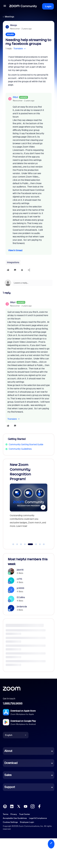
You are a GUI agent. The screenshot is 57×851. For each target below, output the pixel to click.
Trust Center (24, 814)
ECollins (21, 597)
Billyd (15, 97)
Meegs (13, 25)
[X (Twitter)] (19, 806)
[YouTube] (25, 806)
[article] (29, 364)
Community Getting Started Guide (26, 444)
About (8, 751)
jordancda (22, 606)
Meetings (9, 16)
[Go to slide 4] (24, 544)
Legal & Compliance (38, 818)
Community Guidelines (20, 448)
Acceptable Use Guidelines (15, 818)
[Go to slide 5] (28, 544)
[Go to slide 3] (21, 544)
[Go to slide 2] (17, 544)
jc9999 (20, 588)
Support (9, 787)
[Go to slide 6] (34, 544)
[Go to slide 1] (13, 544)
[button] (5, 6)
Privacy (13, 814)
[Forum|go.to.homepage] (23, 6)
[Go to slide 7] (39, 544)
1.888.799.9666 (12, 703)
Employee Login (27, 822)
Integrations (13, 262)
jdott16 (20, 569)
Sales (8, 775)
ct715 (19, 579)
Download (11, 763)
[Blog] (5, 806)
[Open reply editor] (28, 283)
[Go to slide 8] (43, 544)
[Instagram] (32, 806)
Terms (5, 814)
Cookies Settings (10, 822)
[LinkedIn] (12, 806)
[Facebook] (39, 806)
